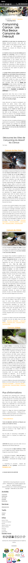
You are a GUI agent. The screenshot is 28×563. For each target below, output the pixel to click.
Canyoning (4, 494)
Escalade (4, 499)
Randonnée (4, 501)
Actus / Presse (5, 526)
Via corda (4, 497)
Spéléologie (4, 496)
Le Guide (4, 530)
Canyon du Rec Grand (14, 150)
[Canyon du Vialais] (14, 238)
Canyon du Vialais (14, 230)
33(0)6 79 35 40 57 (16, 485)
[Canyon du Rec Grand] (14, 160)
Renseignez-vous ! (6, 467)
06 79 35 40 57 (23, 4)
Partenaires (4, 531)
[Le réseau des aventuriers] (15, 536)
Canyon (4, 513)
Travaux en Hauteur (6, 522)
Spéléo (3, 514)
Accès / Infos (5, 520)
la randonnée (20, 89)
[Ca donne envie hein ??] (9, 536)
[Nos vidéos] (12, 536)
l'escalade (13, 89)
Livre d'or (4, 528)
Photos (3, 523)
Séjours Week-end (6, 525)
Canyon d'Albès (14, 327)
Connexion (14, 545)
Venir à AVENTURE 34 (8, 418)
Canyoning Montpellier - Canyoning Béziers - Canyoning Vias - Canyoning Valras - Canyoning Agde (14, 221)
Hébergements (5, 507)
